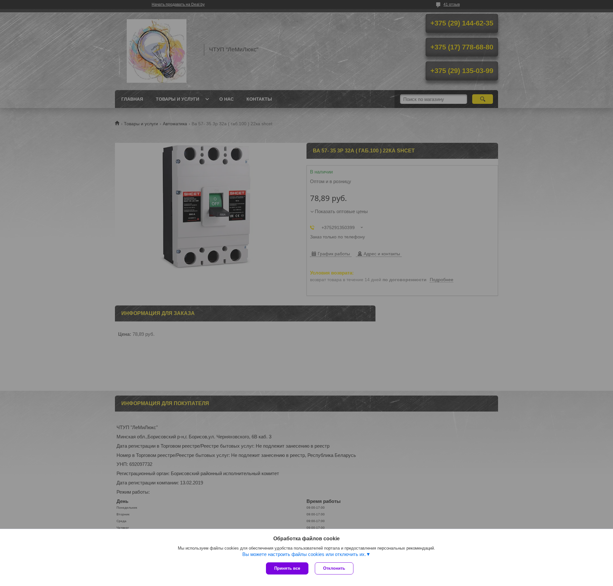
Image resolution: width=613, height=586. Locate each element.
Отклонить (334, 568)
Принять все (287, 568)
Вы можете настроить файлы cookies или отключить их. (304, 554)
